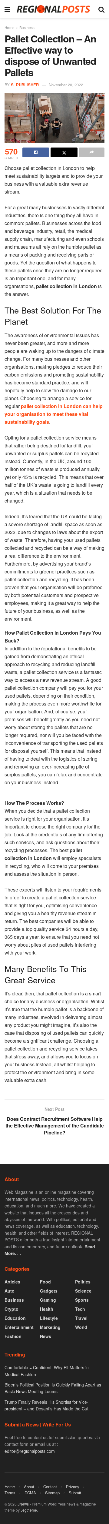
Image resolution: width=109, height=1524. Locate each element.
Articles (12, 1282)
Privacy (72, 1486)
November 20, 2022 (66, 85)
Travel (81, 1318)
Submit (75, 1493)
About (29, 1486)
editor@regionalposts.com (30, 1451)
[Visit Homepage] (54, 9)
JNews (23, 1503)
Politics (83, 1282)
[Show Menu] (7, 9)
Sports (82, 1300)
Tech (80, 1309)
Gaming (48, 1300)
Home (10, 27)
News (45, 1336)
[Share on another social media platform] (91, 152)
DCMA (30, 1493)
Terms (10, 1493)
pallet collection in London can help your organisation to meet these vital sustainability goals (54, 414)
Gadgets (49, 1291)
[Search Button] (101, 9)
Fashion (13, 1336)
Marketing (50, 1327)
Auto (10, 1291)
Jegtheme (29, 1509)
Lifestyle (49, 1318)
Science (83, 1291)
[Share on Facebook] (35, 152)
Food (45, 1282)
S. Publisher (25, 85)
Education (15, 1318)
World (81, 1327)
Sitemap (52, 1493)
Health (46, 1309)
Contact (50, 1486)
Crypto (11, 1309)
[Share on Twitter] (64, 152)
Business (27, 27)
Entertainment (19, 1327)
